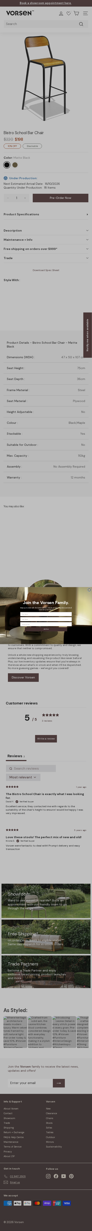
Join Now (46, 629)
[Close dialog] (89, 589)
